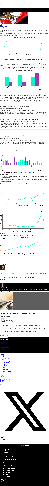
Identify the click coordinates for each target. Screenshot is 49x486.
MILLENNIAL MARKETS (10, 459)
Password (1, 382)
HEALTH (3, 447)
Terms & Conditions (5, 347)
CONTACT (3, 482)
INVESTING (3, 455)
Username (1, 381)
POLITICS (6, 452)
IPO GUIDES (7, 463)
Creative (3, 344)
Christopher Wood (4, 26)
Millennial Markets (7, 362)
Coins (5, 367)
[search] (7, 337)
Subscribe (3, 349)
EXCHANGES (10, 470)
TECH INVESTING (8, 465)
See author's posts (3, 279)
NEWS (5, 450)
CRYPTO (6, 467)
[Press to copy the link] (48, 443)
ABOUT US (3, 479)
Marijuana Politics (7, 358)
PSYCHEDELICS (8, 458)
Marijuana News (6, 356)
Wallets (6, 369)
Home (2, 354)
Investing (3, 359)
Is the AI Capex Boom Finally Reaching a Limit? (14, 311)
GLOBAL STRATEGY (9, 456)
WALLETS (9, 474)
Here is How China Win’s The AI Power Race (17, 313)
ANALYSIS (6, 449)
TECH (2, 462)
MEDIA (2, 480)
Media (2, 343)
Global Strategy (2, 24)
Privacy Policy (4, 345)
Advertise (3, 348)
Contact (3, 350)
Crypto (4, 364)
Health (2, 355)
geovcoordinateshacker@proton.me (9, 333)
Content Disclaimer (16, 262)
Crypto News (7, 371)
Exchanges (7, 365)
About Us (3, 342)
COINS (8, 472)
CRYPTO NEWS (10, 468)
